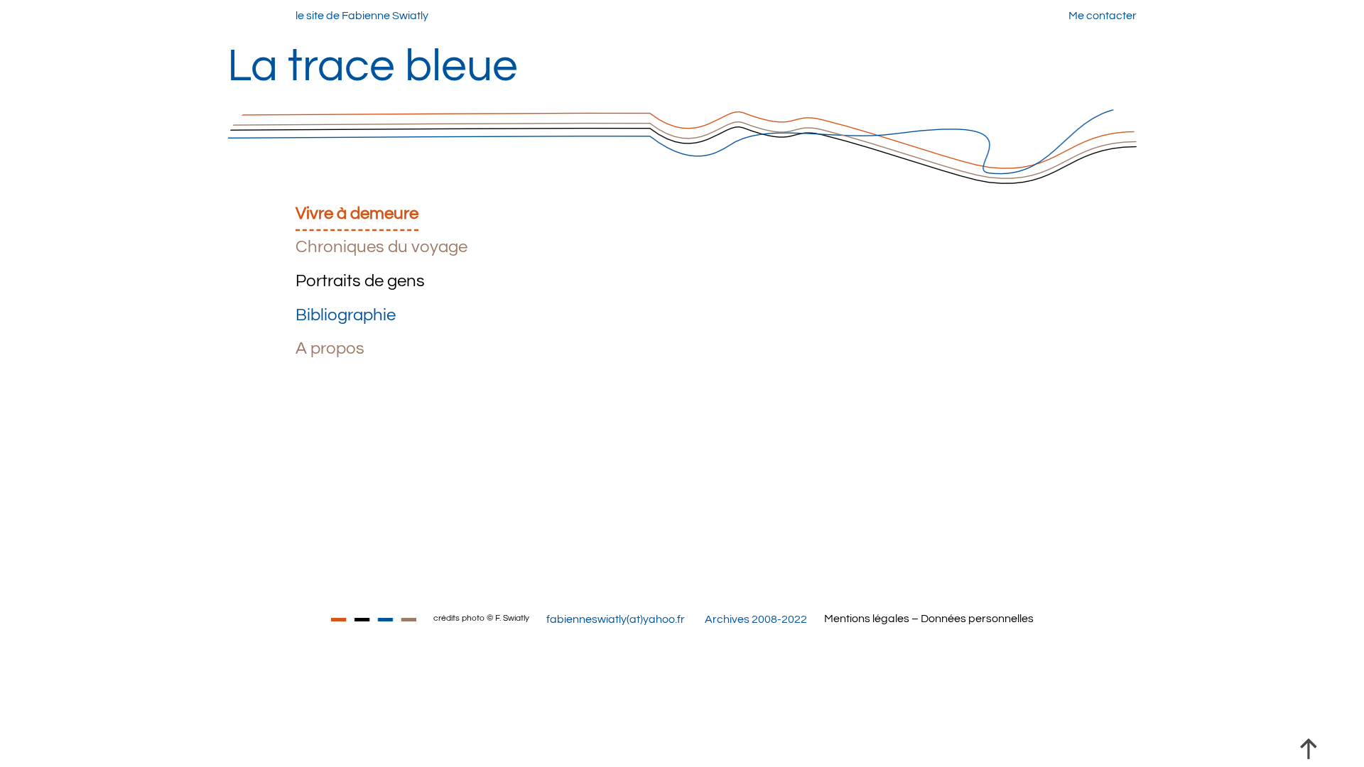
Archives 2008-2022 (756, 619)
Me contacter (1102, 15)
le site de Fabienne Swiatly (362, 15)
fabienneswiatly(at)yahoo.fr (615, 619)
